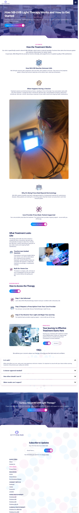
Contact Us (12, 462)
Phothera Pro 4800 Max (15, 508)
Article (11, 472)
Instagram (12, 487)
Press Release (13, 475)
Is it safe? (7, 357)
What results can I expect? (13, 380)
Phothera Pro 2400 (14, 510)
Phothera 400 (12, 497)
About (10, 460)
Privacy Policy (44, 453)
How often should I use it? (13, 374)
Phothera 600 (12, 500)
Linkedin (11, 490)
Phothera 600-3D (13, 502)
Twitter (11, 485)
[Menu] (75, 2)
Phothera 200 (12, 495)
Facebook (11, 482)
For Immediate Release (15, 477)
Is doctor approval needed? (14, 368)
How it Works (12, 465)
